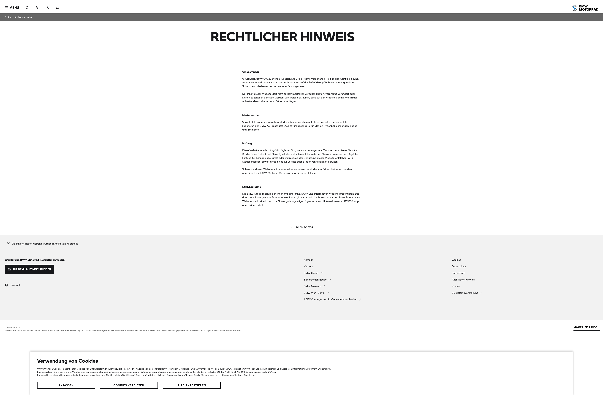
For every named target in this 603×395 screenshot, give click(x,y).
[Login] (47, 6)
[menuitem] (18, 17)
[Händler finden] (37, 6)
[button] (12, 7)
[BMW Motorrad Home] (585, 8)
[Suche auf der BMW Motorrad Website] (27, 6)
